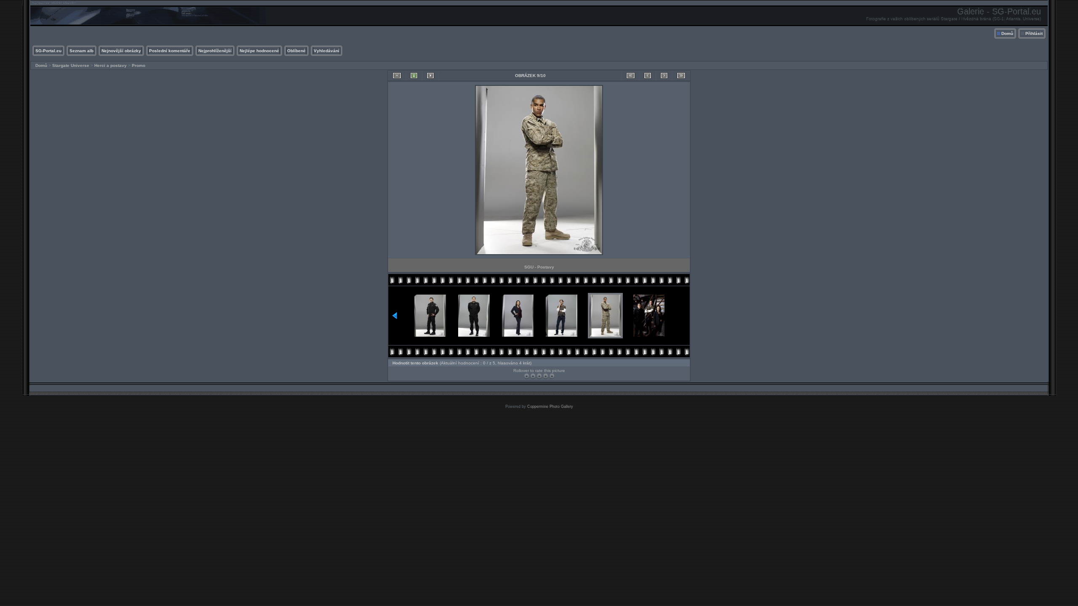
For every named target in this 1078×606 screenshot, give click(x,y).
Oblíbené (296, 50)
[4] (545, 376)
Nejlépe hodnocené (259, 50)
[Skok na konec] (681, 75)
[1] (526, 376)
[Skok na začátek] (630, 75)
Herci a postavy (110, 65)
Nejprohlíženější (215, 50)
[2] (533, 376)
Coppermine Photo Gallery (550, 406)
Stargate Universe (70, 65)
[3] (539, 376)
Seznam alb (81, 50)
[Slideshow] (430, 75)
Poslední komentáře (169, 50)
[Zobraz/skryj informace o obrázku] (414, 75)
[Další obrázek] (664, 75)
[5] (552, 376)
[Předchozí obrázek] (648, 75)
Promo (138, 65)
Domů (1007, 33)
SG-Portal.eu (48, 50)
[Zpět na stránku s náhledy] (397, 75)
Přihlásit (1034, 33)
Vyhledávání (326, 50)
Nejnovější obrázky (121, 50)
